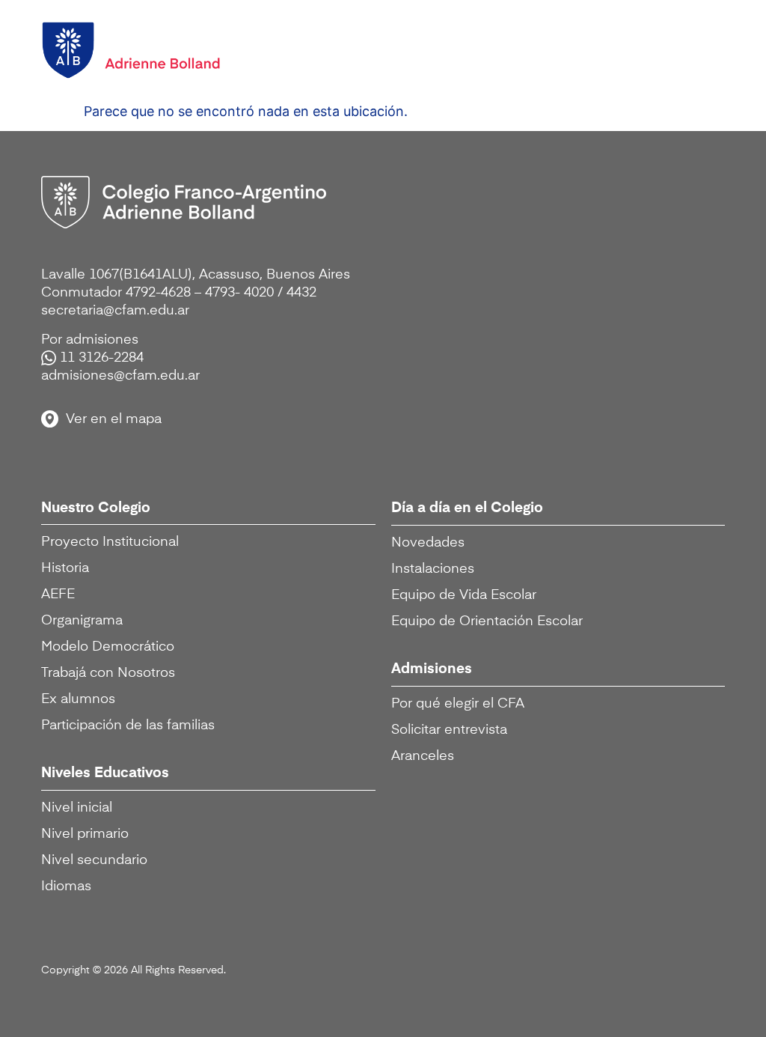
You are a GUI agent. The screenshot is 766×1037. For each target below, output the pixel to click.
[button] (698, 47)
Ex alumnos (78, 699)
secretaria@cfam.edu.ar (115, 310)
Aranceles (422, 756)
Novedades (428, 543)
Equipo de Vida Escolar (463, 595)
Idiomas (66, 886)
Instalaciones (432, 569)
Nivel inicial (76, 808)
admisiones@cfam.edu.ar (120, 376)
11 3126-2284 (102, 358)
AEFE (58, 594)
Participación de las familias (128, 725)
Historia (65, 568)
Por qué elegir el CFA (457, 704)
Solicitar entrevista (449, 730)
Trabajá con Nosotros (108, 673)
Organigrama (82, 620)
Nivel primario (85, 834)
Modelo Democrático (107, 647)
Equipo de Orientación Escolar (487, 621)
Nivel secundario (94, 860)
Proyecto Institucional (110, 542)
